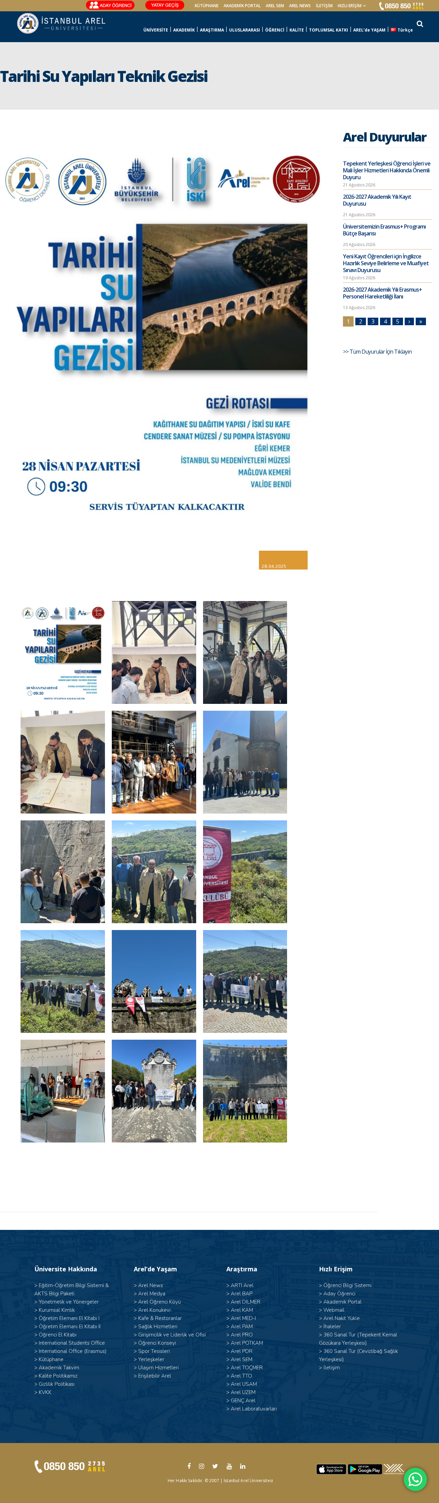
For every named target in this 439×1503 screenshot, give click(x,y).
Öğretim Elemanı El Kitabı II (69, 1326)
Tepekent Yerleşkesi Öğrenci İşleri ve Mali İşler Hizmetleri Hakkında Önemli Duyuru (386, 170)
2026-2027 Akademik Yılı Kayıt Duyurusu (377, 200)
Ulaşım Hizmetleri (158, 1367)
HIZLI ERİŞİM (349, 6)
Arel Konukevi (154, 1310)
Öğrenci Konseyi (157, 1343)
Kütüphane (51, 1359)
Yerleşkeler (151, 1359)
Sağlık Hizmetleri (157, 1326)
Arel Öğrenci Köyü (159, 1301)
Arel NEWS (300, 6)
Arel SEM (275, 6)
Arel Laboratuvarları (254, 1408)
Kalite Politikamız (58, 1375)
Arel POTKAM (247, 1343)
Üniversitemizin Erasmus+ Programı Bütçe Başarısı (384, 230)
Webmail (333, 1310)
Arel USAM (244, 1384)
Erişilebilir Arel (154, 1375)
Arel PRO (242, 1334)
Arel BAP (241, 1293)
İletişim (324, 6)
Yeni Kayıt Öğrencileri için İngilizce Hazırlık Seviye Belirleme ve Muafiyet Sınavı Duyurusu (386, 263)
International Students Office (72, 1343)
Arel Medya (151, 1293)
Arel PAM (242, 1326)
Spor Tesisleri (154, 1351)
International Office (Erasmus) (73, 1351)
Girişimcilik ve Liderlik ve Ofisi (172, 1334)
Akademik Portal (342, 1301)
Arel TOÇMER (247, 1367)
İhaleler (332, 1326)
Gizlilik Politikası (56, 1384)
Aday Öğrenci (339, 1293)
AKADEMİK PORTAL (242, 6)
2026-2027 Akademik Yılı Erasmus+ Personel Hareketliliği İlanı (382, 293)
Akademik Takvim (59, 1367)
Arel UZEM (243, 1392)
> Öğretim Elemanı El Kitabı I (66, 1318)
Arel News (150, 1285)
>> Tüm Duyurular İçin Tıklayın (378, 351)
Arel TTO (241, 1375)
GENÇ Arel (243, 1400)
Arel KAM (242, 1310)
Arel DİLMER (245, 1301)
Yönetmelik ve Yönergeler (69, 1301)
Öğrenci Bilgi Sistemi (347, 1285)
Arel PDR (241, 1351)
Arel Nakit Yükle (341, 1318)
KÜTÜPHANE (206, 6)
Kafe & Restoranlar (160, 1318)
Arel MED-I (243, 1318)
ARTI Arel (242, 1285)
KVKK (45, 1392)
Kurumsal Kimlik (57, 1310)
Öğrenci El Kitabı (57, 1334)
